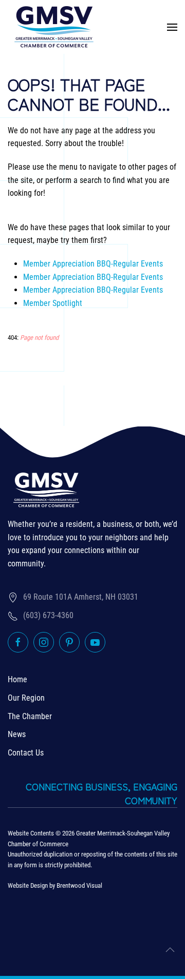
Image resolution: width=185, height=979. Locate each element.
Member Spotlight (52, 303)
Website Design (28, 885)
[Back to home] (54, 27)
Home (17, 679)
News (17, 734)
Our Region (26, 698)
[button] (172, 27)
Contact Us (26, 753)
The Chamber (30, 716)
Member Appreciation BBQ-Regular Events (93, 264)
